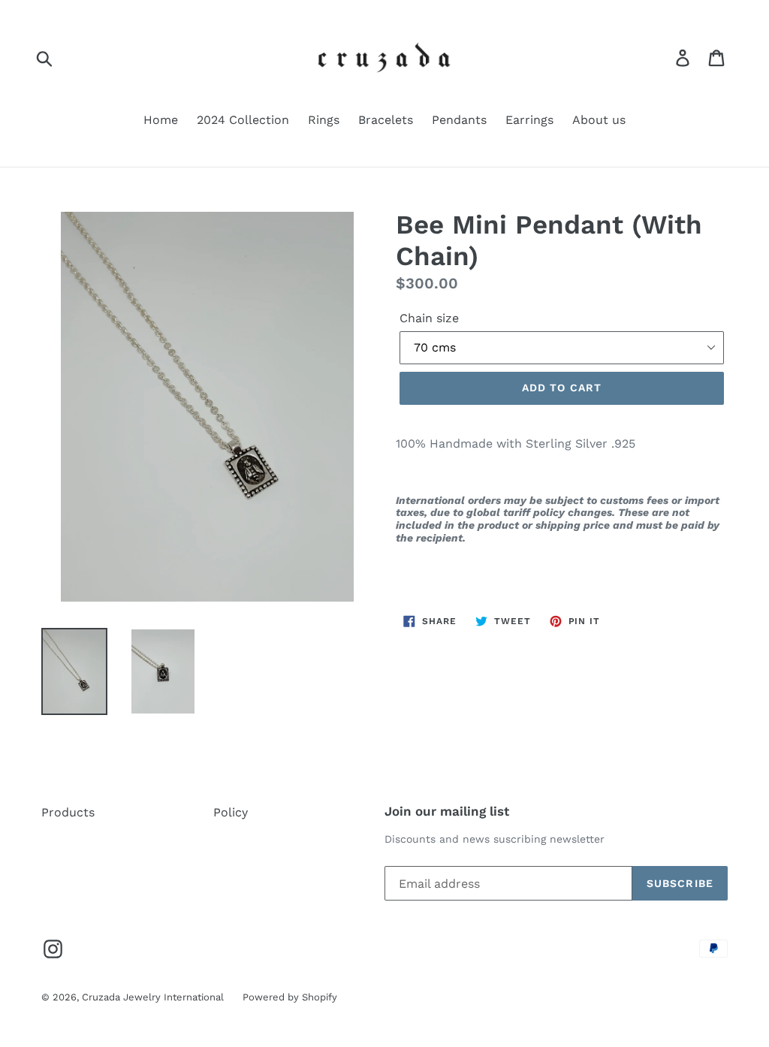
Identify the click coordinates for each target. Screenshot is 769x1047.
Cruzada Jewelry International (153, 997)
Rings (323, 120)
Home (160, 120)
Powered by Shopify (290, 997)
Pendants (459, 120)
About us (599, 120)
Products (68, 812)
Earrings (529, 120)
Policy (230, 812)
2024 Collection (243, 120)
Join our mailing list (446, 811)
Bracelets (385, 120)
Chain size (429, 318)
